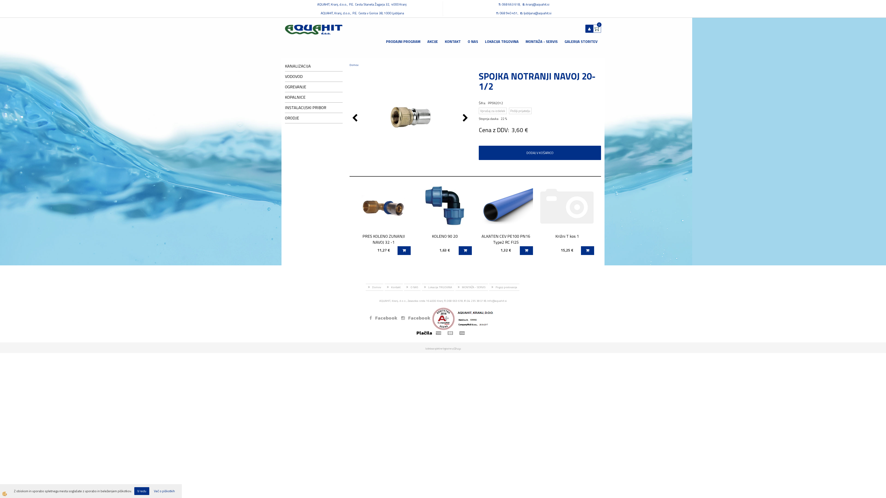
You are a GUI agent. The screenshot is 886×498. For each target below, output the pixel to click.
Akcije (432, 41)
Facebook (386, 317)
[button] (466, 118)
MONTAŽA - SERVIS (542, 41)
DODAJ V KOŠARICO (540, 152)
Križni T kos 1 (567, 236)
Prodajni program (403, 41)
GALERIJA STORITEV (581, 41)
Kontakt (453, 41)
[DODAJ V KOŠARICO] (404, 250)
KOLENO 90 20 (445, 236)
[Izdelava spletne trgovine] (456, 348)
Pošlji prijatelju (520, 110)
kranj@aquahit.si (537, 4)
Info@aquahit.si (497, 301)
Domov (354, 65)
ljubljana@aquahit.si (537, 13)
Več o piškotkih (164, 491)
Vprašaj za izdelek (492, 110)
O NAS (473, 41)
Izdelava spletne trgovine (438, 348)
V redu (141, 491)
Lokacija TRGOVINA (502, 41)
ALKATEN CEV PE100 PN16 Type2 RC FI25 (506, 239)
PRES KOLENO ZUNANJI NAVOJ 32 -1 (383, 239)
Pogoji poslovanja (506, 287)
